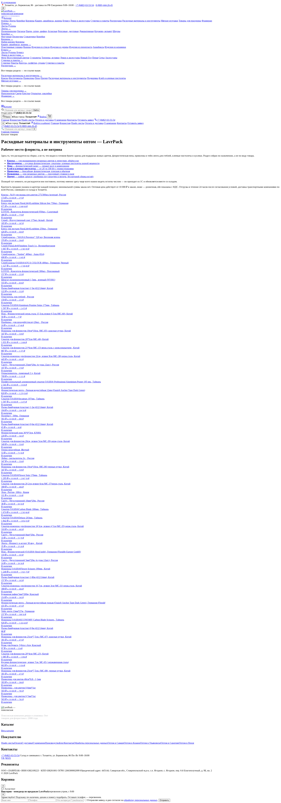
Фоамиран (207, 20)
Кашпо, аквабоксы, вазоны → (16, 44)
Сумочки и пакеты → (12, 60)
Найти (36, 110)
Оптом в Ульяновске (150, 743)
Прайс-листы (28, 120)
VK (3, 758)
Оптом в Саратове (170, 743)
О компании (60, 120)
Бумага (66, 20)
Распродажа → (8, 65)
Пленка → (6, 23)
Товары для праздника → (13, 91)
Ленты (12, 20)
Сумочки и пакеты (100, 20)
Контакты (72, 120)
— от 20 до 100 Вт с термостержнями (40, 168)
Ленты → (6, 28)
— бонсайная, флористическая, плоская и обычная (38, 171)
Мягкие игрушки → (11, 81)
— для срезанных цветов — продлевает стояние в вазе (40, 174)
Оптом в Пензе (186, 743)
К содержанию (8, 2)
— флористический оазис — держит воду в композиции (38, 166)
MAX (8, 758)
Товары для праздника (190, 20)
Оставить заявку (86, 120)
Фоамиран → (7, 96)
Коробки (20, 20)
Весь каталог (7, 730)
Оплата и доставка (44, 120)
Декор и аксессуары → (12, 55)
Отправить (164, 800)
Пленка (5, 20)
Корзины (30, 20)
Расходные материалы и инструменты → (21, 75)
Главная (5, 120)
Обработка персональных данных (91, 743)
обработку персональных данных (140, 800)
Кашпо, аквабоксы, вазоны (48, 20)
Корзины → (7, 39)
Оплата (18, 743)
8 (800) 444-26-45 (104, 5)
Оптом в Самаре (116, 743)
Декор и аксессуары (80, 20)
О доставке (27, 743)
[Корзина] (49, 116)
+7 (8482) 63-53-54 (85, 5)
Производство (52, 743)
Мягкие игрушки (169, 20)
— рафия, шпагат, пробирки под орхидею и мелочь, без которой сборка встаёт (50, 176)
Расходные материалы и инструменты (141, 20)
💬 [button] (8, 789)
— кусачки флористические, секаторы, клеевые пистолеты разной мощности (53, 163)
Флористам (15, 120)
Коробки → (7, 34)
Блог (61, 743)
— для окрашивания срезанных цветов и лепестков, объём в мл (43, 160)
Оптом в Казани (132, 743)
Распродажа (116, 20)
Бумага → (6, 50)
